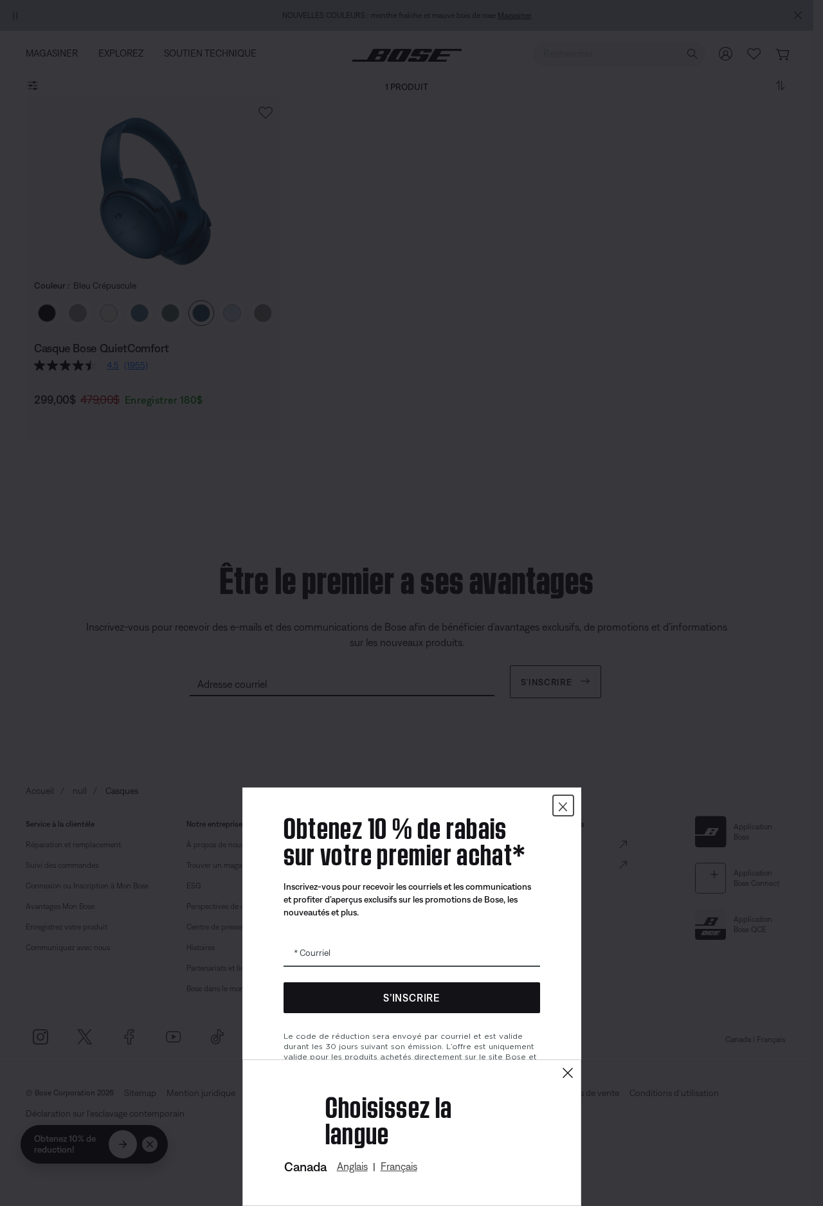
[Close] (568, 1073)
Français (399, 1166)
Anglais (352, 1166)
